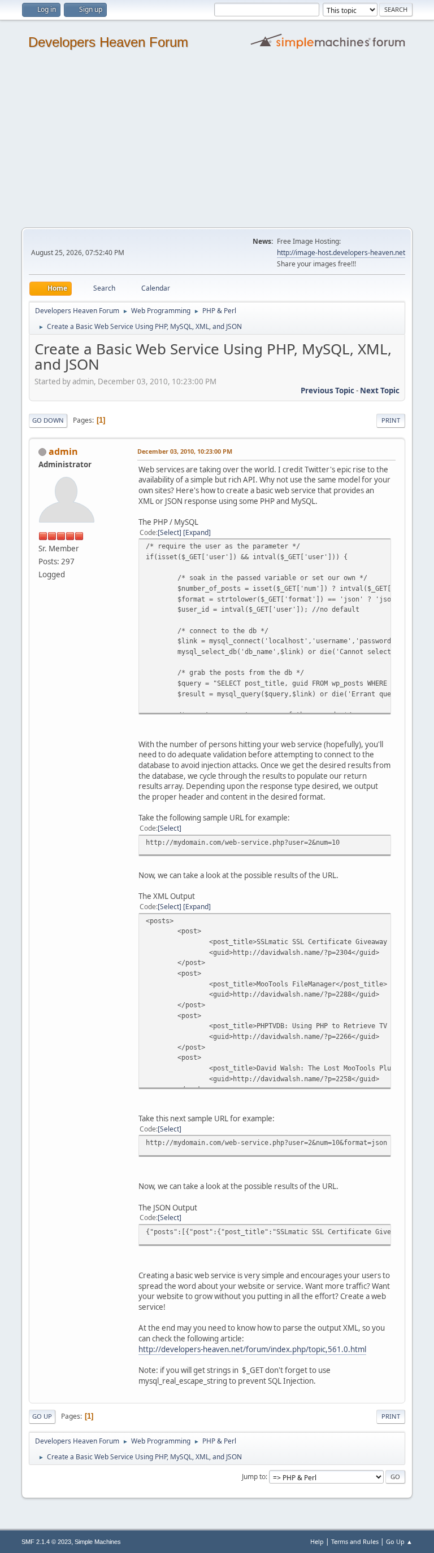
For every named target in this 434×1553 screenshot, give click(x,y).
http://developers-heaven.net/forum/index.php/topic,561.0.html (252, 1349)
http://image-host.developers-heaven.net (341, 252)
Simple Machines (98, 1541)
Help (317, 1541)
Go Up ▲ (399, 1541)
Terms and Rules (355, 1541)
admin (63, 451)
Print (390, 420)
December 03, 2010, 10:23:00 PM (184, 451)
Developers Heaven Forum (108, 42)
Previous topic (327, 390)
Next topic (380, 390)
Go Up (42, 1416)
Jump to (254, 1476)
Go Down (48, 420)
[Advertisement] (217, 143)
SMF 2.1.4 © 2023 (46, 1541)
